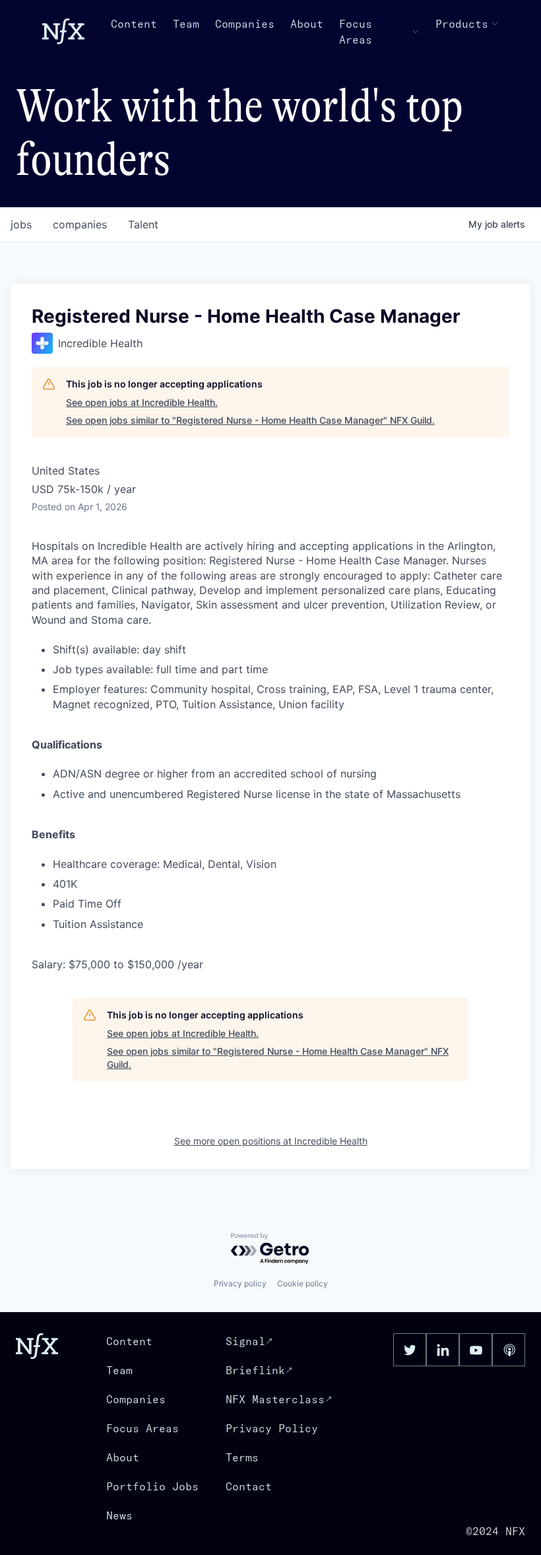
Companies (244, 23)
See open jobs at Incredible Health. (142, 402)
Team (186, 23)
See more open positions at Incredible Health (270, 1140)
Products (461, 23)
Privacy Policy (272, 1428)
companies (80, 224)
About (306, 23)
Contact (249, 1486)
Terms (242, 1457)
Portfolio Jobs (152, 1486)
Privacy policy (240, 1283)
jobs (21, 224)
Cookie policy (302, 1283)
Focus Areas (355, 31)
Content (134, 23)
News (119, 1515)
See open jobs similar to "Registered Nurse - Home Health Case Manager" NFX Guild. (250, 420)
